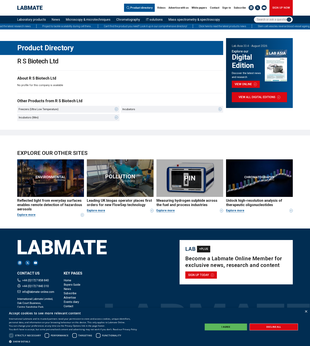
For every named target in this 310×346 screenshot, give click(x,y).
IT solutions (154, 19)
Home (67, 280)
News (56, 19)
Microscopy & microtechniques (88, 19)
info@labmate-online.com (38, 292)
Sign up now (281, 7)
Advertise (70, 297)
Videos (161, 7)
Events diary (71, 302)
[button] (73, 341)
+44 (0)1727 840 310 (35, 286)
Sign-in (226, 7)
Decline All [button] (273, 326)
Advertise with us (178, 7)
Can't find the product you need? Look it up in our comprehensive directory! (134, 26)
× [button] (306, 311)
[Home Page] (30, 8)
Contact (214, 7)
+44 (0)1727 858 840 (35, 280)
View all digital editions (257, 97)
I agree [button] (225, 326)
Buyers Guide (72, 284)
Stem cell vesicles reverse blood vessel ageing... (273, 26)
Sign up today (198, 275)
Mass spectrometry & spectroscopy (194, 19)
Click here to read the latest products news (211, 26)
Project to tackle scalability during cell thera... (56, 26)
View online (243, 84)
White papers (199, 7)
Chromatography (128, 19)
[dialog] (155, 327)
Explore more (26, 214)
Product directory (141, 7)
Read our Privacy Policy (125, 329)
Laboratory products (31, 19)
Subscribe (240, 7)
